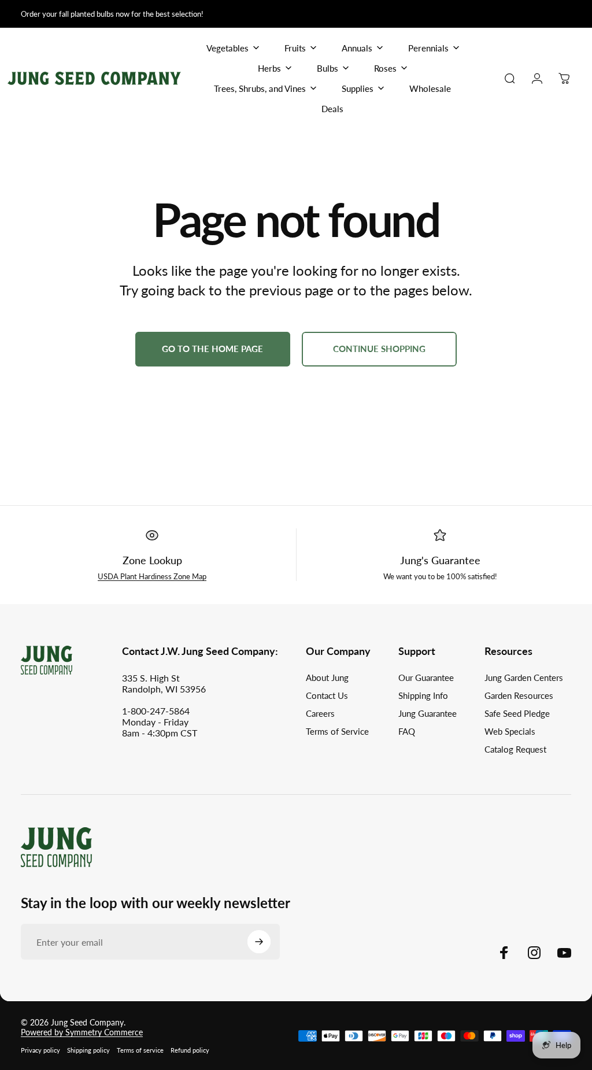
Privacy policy (40, 1050)
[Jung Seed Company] (56, 846)
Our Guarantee (426, 677)
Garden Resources (518, 695)
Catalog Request (515, 749)
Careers (320, 713)
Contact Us (327, 695)
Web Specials (509, 731)
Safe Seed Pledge (517, 713)
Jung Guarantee (427, 713)
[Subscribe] (259, 941)
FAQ (406, 731)
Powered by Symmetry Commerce (82, 1032)
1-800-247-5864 (156, 710)
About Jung (327, 677)
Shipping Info (423, 695)
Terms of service (140, 1050)
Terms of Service (337, 731)
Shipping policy (88, 1050)
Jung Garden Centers (523, 677)
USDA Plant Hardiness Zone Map (152, 576)
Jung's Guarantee (440, 560)
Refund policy (190, 1050)
